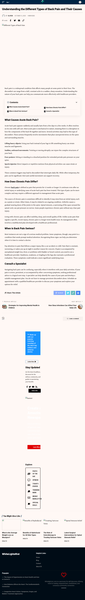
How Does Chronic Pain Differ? (56, 107)
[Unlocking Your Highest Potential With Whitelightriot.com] (42, 2)
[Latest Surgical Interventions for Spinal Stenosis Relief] (73, 524)
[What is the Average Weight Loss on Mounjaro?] (11, 524)
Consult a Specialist (52, 111)
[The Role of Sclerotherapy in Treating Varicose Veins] (53, 524)
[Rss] (36, 387)
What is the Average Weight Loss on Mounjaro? (9, 535)
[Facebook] (27, 387)
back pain (15, 187)
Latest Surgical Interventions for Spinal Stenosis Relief (73, 535)
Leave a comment (74, 318)
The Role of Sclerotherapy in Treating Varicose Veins (52, 535)
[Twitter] (29, 387)
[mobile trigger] (4, 2)
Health (4, 541)
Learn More (36, 447)
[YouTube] (33, 387)
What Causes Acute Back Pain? (19, 107)
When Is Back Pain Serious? (18, 111)
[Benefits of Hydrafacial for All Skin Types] (32, 524)
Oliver (10, 16)
